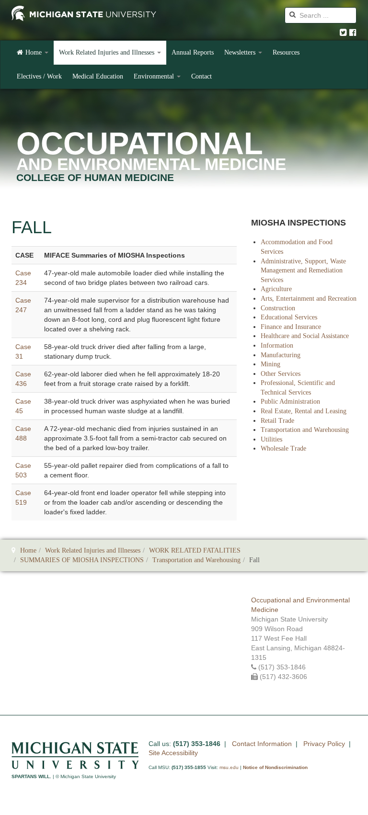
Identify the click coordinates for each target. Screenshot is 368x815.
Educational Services (289, 317)
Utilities (271, 439)
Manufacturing (280, 355)
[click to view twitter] (343, 32)
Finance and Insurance (291, 326)
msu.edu (229, 767)
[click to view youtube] (352, 32)
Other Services (280, 373)
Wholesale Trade (283, 448)
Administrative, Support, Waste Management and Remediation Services (303, 270)
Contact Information (262, 743)
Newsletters (240, 52)
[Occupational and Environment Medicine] (84, 14)
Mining (270, 364)
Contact (201, 76)
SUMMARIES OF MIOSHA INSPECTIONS (82, 560)
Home (34, 52)
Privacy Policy (324, 743)
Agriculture (276, 289)
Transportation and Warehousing (305, 429)
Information (277, 345)
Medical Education (97, 76)
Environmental (155, 76)
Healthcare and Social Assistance (305, 336)
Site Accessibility (173, 753)
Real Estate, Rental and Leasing (303, 411)
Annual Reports (193, 52)
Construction (278, 308)
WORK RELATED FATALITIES (195, 550)
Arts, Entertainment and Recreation (308, 298)
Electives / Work (39, 76)
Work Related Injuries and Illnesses (107, 52)
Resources (286, 52)
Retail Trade (277, 420)
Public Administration (290, 401)
